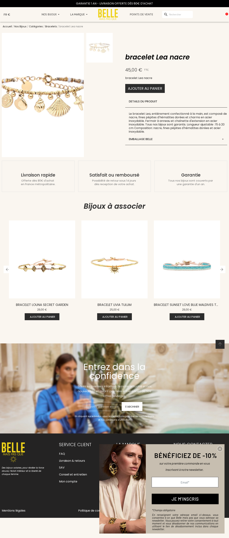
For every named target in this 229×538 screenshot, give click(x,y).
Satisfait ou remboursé (114, 175)
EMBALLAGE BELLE (141, 139)
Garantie (191, 175)
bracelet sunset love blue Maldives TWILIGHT (119, 305)
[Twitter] (29, 497)
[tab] (176, 139)
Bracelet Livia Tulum (42, 305)
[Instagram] (13, 497)
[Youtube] (21, 497)
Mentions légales (13, 511)
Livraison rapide (38, 175)
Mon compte (68, 481)
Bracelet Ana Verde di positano (187, 305)
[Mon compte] (209, 14)
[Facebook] (5, 497)
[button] (145, 88)
